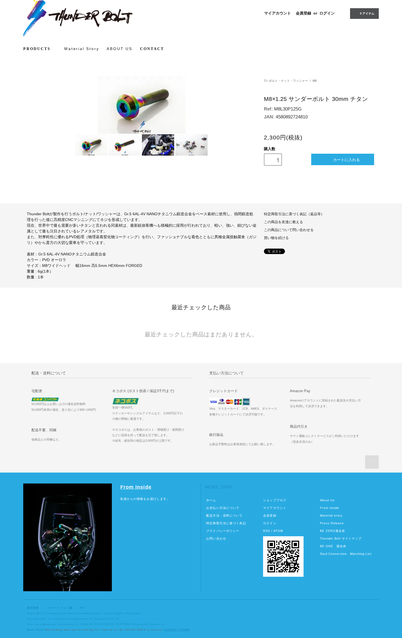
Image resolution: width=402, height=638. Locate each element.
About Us (327, 500)
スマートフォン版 (60, 607)
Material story (331, 515)
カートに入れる (346, 159)
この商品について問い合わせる (289, 230)
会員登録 (303, 13)
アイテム (367, 13)
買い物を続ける (276, 238)
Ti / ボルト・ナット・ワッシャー (286, 80)
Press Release (332, 523)
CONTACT (152, 49)
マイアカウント (277, 13)
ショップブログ (274, 500)
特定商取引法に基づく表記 (226, 523)
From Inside (136, 487)
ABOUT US (119, 48)
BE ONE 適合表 (333, 546)
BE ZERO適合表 (332, 530)
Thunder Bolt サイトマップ (341, 538)
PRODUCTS (37, 49)
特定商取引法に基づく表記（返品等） (294, 214)
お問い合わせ (216, 538)
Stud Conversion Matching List (345, 553)
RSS (266, 530)
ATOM (278, 530)
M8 (315, 80)
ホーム (211, 500)
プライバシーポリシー (222, 530)
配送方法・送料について (224, 515)
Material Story (81, 48)
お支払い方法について (222, 507)
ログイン (327, 13)
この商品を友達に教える (283, 222)
